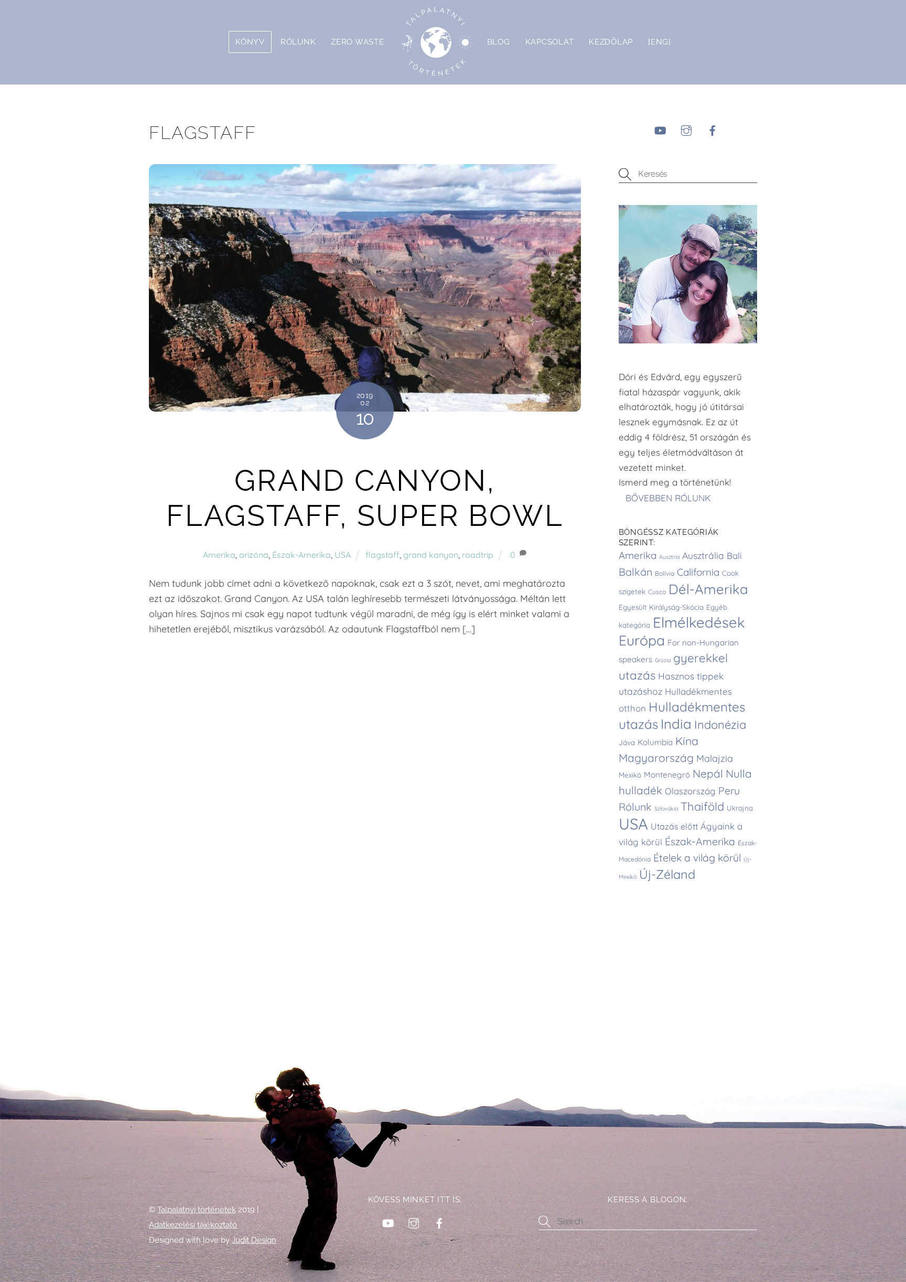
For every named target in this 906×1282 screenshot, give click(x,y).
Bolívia (664, 573)
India (676, 723)
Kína (686, 741)
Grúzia (663, 660)
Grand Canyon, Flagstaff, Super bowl (365, 498)
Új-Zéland (667, 874)
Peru (729, 790)
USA (343, 555)
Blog (498, 41)
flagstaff (382, 555)
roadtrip (477, 555)
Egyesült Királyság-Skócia (661, 607)
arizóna (253, 555)
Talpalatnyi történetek (196, 1209)
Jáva (627, 742)
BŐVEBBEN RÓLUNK (669, 497)
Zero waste (357, 41)
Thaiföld (702, 806)
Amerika (219, 555)
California (698, 572)
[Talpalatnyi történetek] (435, 42)
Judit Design (254, 1239)
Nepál (708, 773)
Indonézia (720, 724)
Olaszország (690, 790)
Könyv (250, 41)
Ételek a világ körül (697, 858)
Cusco (657, 592)
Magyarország (656, 757)
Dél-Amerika (708, 588)
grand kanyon (430, 555)
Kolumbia (655, 742)
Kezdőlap (611, 41)
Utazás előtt (674, 826)
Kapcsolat (549, 41)
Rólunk (298, 41)
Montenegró (667, 775)
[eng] (659, 41)
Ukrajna (740, 808)
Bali (734, 555)
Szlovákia (666, 808)
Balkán (635, 571)
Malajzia (714, 758)
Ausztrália (703, 555)
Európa (642, 640)
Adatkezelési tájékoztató (193, 1224)
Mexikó (630, 775)
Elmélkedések (699, 622)
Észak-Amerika (301, 555)
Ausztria (669, 557)
